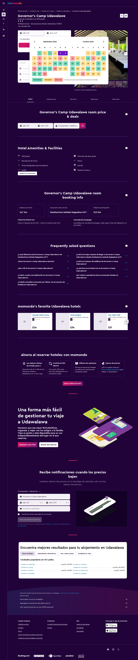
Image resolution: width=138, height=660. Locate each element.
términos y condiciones (53, 524)
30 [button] (45, 74)
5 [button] (60, 53)
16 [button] (45, 63)
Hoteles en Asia (34, 11)
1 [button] (39, 53)
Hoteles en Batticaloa (80, 570)
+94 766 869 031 (24, 26)
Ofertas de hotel (22, 11)
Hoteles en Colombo (80, 567)
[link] (73, 383)
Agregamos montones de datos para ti (35, 603)
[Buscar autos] (3, 19)
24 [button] (50, 69)
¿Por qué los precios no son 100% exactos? (37, 607)
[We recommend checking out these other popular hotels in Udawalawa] (126, 306)
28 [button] (34, 74)
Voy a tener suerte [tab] (67, 553)
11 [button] (55, 58)
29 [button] (40, 74)
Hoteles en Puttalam (28, 573)
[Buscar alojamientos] (3, 14)
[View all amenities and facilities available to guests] (126, 148)
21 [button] (34, 69)
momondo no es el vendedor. (31, 599)
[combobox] (46, 496)
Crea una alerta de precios (110, 369)
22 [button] (40, 69)
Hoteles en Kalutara (80, 564)
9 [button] (44, 58)
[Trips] (3, 29)
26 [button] (60, 69)
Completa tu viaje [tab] (84, 553)
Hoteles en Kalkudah (28, 564)
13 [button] (65, 58)
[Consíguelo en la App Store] (111, 630)
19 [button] (60, 63)
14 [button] (34, 63)
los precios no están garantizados (69, 593)
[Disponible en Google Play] (111, 625)
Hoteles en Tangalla (79, 573)
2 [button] (44, 53)
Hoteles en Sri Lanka (48, 11)
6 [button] (65, 53)
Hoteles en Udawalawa (63, 11)
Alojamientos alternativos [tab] (47, 553)
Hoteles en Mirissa (27, 570)
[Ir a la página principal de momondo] (15, 3)
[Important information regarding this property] (126, 195)
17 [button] (50, 63)
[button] (3, 3)
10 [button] (50, 58)
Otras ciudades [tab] (27, 553)
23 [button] (45, 69)
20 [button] (65, 63)
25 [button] (55, 69)
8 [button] (39, 58)
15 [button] (39, 63)
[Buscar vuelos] (3, 10)
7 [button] (34, 58)
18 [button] (55, 63)
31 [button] (98, 74)
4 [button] (55, 53)
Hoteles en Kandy (27, 567)
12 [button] (60, 58)
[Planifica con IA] (3, 23)
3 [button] (49, 53)
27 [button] (65, 69)
